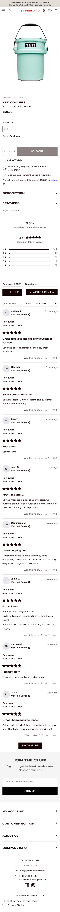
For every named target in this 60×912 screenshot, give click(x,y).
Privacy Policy (30, 901)
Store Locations (30, 860)
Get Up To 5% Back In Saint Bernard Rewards (30, 5)
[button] (30, 249)
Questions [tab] (30, 285)
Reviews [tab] (11, 285)
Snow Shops (30, 865)
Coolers (20, 98)
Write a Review (45, 293)
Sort (28, 303)
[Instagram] (33, 885)
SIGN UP (30, 791)
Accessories (7, 98)
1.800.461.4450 (28, 876)
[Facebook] (27, 885)
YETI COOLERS (14, 102)
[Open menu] (3, 10)
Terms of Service (11, 901)
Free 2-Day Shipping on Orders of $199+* (30, 2)
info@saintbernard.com (32, 870)
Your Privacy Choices (14, 905)
